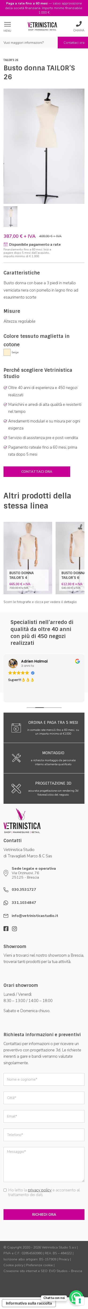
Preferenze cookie (39, 1265)
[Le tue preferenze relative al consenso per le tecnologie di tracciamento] (79, 1300)
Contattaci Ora (36, 471)
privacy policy (40, 1190)
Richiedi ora (44, 1214)
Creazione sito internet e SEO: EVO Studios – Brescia (43, 1271)
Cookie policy (13, 1265)
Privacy (64, 1259)
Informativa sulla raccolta (29, 1303)
